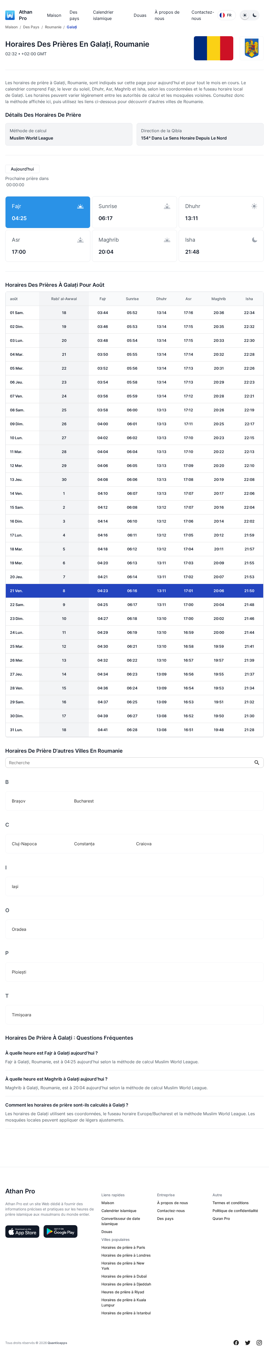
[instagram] (259, 1342)
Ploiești (19, 972)
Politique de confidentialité (235, 1210)
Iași (15, 886)
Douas (140, 15)
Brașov (18, 801)
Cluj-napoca (24, 843)
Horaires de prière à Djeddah (126, 1284)
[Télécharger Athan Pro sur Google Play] (60, 1231)
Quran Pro (221, 1218)
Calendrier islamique (118, 1210)
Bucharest (84, 801)
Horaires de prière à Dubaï (124, 1276)
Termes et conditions (231, 1202)
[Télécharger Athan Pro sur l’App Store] (22, 1231)
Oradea (19, 929)
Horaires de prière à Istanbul (126, 1313)
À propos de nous (172, 1202)
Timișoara (21, 1014)
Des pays (165, 1218)
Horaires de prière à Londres (126, 1255)
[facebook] (236, 1342)
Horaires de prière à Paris (123, 1247)
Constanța (84, 843)
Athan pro (25, 15)
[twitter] (247, 1342)
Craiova (144, 843)
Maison (54, 15)
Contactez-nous (171, 1210)
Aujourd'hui (22, 169)
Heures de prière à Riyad (122, 1292)
